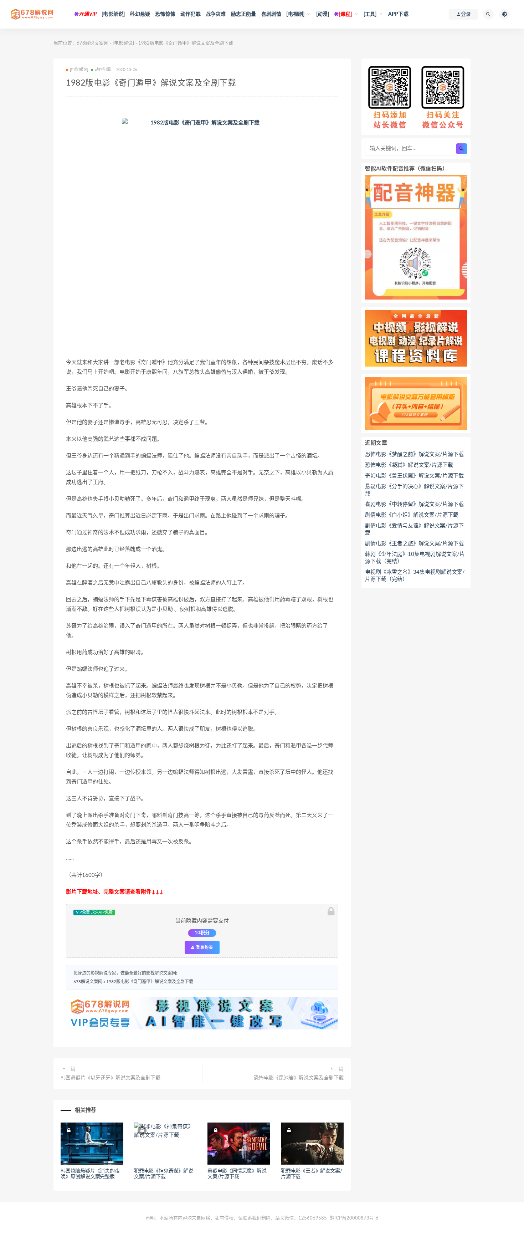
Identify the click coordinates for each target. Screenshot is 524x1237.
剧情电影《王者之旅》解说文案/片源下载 (414, 543)
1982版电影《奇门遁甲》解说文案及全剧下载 (149, 982)
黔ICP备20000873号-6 (354, 1218)
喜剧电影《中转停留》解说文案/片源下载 (414, 504)
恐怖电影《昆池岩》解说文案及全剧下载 (299, 1077)
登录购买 (204, 947)
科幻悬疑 (140, 14)
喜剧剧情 (271, 14)
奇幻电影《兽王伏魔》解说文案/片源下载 (414, 476)
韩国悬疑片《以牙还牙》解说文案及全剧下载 (110, 1077)
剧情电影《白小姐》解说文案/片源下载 (411, 515)
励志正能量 (243, 14)
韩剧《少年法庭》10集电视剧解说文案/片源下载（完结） (415, 558)
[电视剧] (295, 14)
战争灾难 (216, 14)
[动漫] (322, 14)
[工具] (370, 14)
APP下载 (398, 14)
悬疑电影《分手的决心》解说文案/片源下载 (414, 490)
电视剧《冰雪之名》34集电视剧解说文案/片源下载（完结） (415, 575)
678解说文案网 (92, 43)
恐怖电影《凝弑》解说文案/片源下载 (409, 465)
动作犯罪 (190, 14)
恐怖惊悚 (165, 14)
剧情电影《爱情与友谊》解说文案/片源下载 (414, 529)
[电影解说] (113, 14)
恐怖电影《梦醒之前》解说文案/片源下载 (414, 454)
